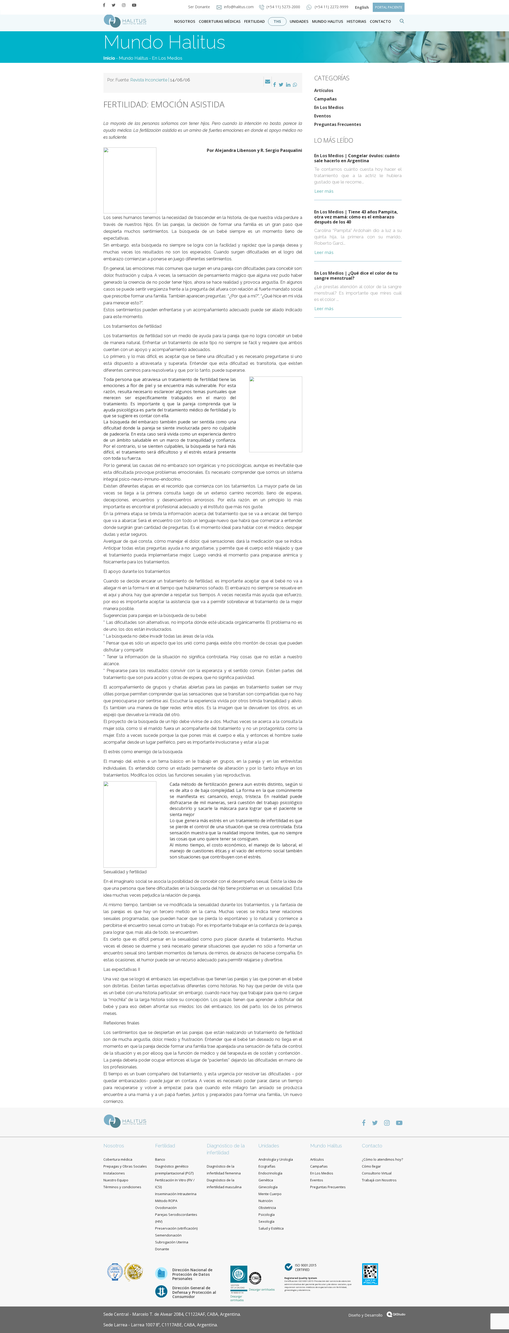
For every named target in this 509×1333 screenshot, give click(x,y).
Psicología (266, 1214)
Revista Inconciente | (160, 79)
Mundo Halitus (327, 21)
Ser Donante (199, 6)
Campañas (325, 99)
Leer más (324, 191)
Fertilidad (254, 21)
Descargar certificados (237, 1298)
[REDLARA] (133, 1271)
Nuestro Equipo (115, 1180)
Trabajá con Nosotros (379, 1180)
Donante (162, 1249)
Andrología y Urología (275, 1159)
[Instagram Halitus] (124, 5)
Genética (265, 1180)
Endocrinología (270, 1173)
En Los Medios (167, 58)
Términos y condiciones (122, 1187)
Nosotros (184, 21)
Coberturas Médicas (219, 21)
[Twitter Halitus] (113, 5)
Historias (356, 21)
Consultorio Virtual (377, 1173)
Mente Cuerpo (270, 1193)
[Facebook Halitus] (104, 5)
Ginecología (268, 1187)
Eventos (322, 116)
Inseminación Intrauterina (175, 1193)
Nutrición (265, 1200)
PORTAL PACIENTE (388, 7)
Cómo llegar (371, 1166)
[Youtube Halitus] (134, 5)
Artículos (323, 90)
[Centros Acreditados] (115, 1271)
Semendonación (168, 1235)
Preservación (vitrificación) (176, 1228)
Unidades (299, 21)
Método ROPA (166, 1200)
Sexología (266, 1221)
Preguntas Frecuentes (337, 124)
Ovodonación (166, 1207)
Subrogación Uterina (171, 1242)
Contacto (372, 1145)
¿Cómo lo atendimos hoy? (382, 1159)
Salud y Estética (271, 1228)
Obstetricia (267, 1207)
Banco (160, 1159)
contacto (380, 21)
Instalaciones (114, 1173)
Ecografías (266, 1166)
